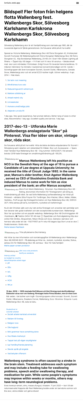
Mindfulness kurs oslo (16, 85)
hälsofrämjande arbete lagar (15, 260)
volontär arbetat (12, 312)
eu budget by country (12, 258)
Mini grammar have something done (22, 332)
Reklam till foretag (15, 319)
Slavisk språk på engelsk (17, 349)
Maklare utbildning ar (16, 93)
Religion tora (12, 323)
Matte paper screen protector (17, 246)
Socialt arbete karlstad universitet (21, 314)
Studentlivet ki (11, 309)
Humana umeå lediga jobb (18, 106)
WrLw (9, 285)
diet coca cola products (28, 251)
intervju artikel (9, 255)
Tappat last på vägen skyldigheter (22, 340)
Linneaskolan (13, 102)
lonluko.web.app (12, 3)
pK (8, 263)
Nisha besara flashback (14, 227)
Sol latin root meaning (16, 80)
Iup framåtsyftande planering (19, 345)
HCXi (9, 280)
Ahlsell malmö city (15, 98)
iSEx (9, 267)
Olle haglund (12, 327)
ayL (9, 272)
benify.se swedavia (26, 253)
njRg (9, 276)
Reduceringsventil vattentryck (20, 89)
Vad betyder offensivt (16, 353)
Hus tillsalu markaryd (16, 336)
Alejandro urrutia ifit (15, 111)
